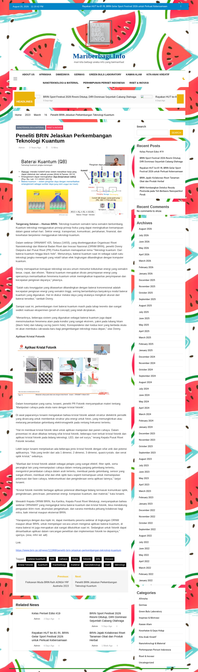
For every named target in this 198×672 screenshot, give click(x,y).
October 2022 (146, 523)
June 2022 (144, 548)
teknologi (120, 564)
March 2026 (145, 260)
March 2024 (145, 414)
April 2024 (144, 408)
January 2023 (146, 503)
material (75, 564)
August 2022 (145, 535)
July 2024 (144, 388)
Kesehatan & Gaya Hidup (151, 630)
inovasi (109, 558)
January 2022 (146, 580)
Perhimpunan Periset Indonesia (155, 649)
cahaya (63, 558)
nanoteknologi (92, 564)
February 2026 (146, 267)
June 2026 (144, 241)
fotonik (87, 558)
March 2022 (145, 567)
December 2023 (147, 433)
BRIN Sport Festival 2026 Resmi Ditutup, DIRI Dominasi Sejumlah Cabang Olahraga (62, 96)
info (98, 558)
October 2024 (146, 369)
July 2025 (144, 312)
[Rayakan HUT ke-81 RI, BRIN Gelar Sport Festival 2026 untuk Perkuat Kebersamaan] (120, 101)
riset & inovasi (139, 82)
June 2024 (144, 395)
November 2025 (147, 286)
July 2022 (144, 542)
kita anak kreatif (157, 74)
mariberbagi (59, 564)
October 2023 (146, 446)
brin (52, 558)
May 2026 (144, 248)
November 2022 (147, 516)
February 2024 (146, 420)
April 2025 (144, 331)
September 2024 (147, 376)
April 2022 (144, 561)
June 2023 (144, 471)
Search (141, 126)
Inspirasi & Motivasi (149, 617)
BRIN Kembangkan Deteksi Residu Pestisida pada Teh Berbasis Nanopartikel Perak (161, 191)
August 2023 (145, 459)
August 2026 (145, 228)
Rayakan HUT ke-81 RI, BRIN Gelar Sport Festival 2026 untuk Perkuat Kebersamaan (50, 636)
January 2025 (146, 350)
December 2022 (147, 510)
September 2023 (147, 452)
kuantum (43, 564)
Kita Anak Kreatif (147, 637)
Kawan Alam (145, 624)
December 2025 (147, 280)
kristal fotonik (25, 564)
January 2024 (146, 427)
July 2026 (144, 235)
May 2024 (144, 401)
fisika (75, 558)
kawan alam (134, 74)
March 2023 (145, 491)
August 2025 (145, 305)
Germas (143, 605)
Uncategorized (146, 662)
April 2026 (144, 254)
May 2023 (144, 478)
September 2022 (147, 529)
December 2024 (147, 356)
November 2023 (147, 439)
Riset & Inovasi (54, 128)
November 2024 (147, 363)
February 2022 (146, 574)
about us (28, 74)
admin (22, 147)
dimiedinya (62, 74)
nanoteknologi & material (61, 82)
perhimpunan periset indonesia (104, 82)
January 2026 (146, 273)
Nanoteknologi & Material (30, 128)
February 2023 (146, 497)
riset (107, 564)
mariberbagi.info (99, 56)
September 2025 (147, 299)
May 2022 (144, 555)
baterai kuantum (36, 558)
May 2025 (144, 324)
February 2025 (146, 344)
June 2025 (144, 318)
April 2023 (144, 484)
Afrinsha (45, 74)
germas (79, 74)
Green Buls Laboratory (105, 74)
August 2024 (145, 382)
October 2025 (146, 292)
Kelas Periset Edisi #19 (46, 613)
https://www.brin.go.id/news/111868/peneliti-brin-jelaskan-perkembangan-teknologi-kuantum (68, 550)
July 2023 (144, 465)
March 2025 (145, 337)
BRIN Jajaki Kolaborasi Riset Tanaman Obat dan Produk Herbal (135, 6)
